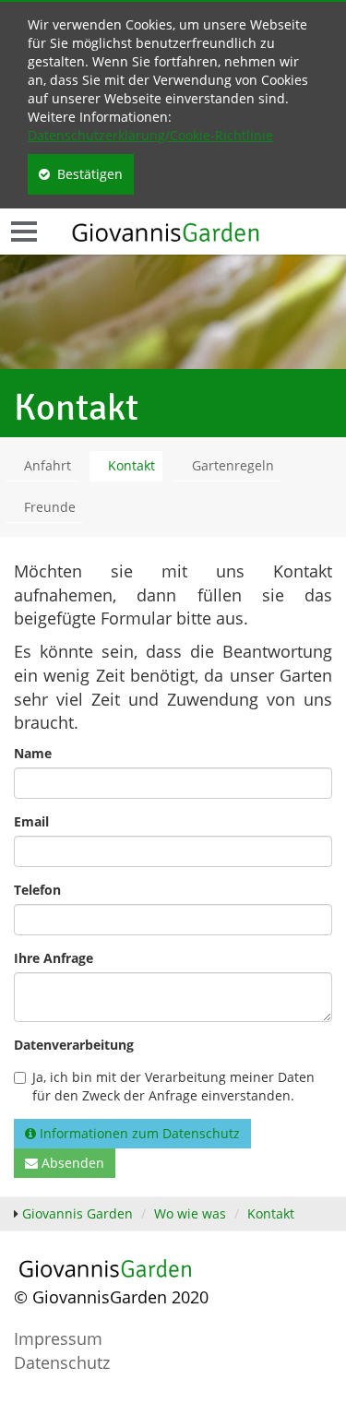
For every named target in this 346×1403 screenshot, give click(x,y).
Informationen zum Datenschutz (138, 1133)
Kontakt (131, 465)
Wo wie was (190, 1213)
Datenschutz (62, 1362)
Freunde (50, 507)
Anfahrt (47, 465)
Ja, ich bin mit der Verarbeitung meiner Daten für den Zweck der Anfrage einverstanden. (173, 1086)
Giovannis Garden (77, 1213)
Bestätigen (86, 174)
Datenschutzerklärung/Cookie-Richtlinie (150, 135)
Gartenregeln (233, 465)
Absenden (71, 1162)
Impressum (58, 1338)
